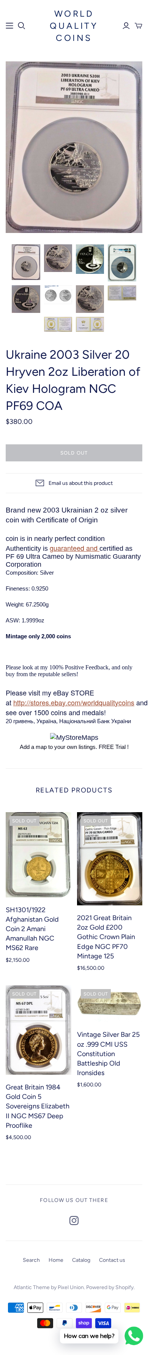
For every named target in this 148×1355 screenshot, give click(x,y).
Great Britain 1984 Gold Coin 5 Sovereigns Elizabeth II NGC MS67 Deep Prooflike (37, 1106)
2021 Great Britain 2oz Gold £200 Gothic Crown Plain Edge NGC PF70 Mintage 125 (106, 937)
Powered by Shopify (110, 1287)
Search (31, 1260)
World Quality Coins (74, 25)
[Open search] (21, 26)
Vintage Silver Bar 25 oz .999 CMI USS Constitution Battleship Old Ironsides (108, 1053)
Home (56, 1260)
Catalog (81, 1260)
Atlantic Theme (32, 1287)
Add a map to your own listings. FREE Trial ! (74, 747)
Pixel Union (71, 1287)
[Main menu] (9, 26)
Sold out (73, 453)
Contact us (112, 1260)
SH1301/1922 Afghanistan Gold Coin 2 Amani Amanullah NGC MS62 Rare (32, 929)
